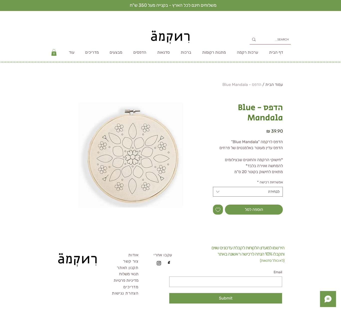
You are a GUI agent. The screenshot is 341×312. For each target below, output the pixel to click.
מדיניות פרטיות (126, 280)
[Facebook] (169, 263)
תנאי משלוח (129, 274)
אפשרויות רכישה (270, 182)
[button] (71, 52)
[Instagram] (159, 263)
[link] (54, 52)
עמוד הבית (274, 84)
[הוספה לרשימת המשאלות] (218, 210)
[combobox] (248, 192)
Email (278, 272)
